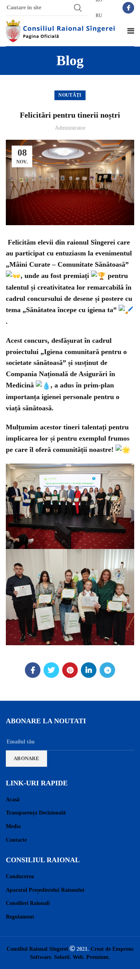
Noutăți (69, 95)
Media (13, 826)
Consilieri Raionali (28, 903)
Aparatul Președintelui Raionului (45, 890)
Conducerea (20, 876)
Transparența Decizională (36, 813)
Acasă (12, 799)
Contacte (16, 840)
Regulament (20, 917)
